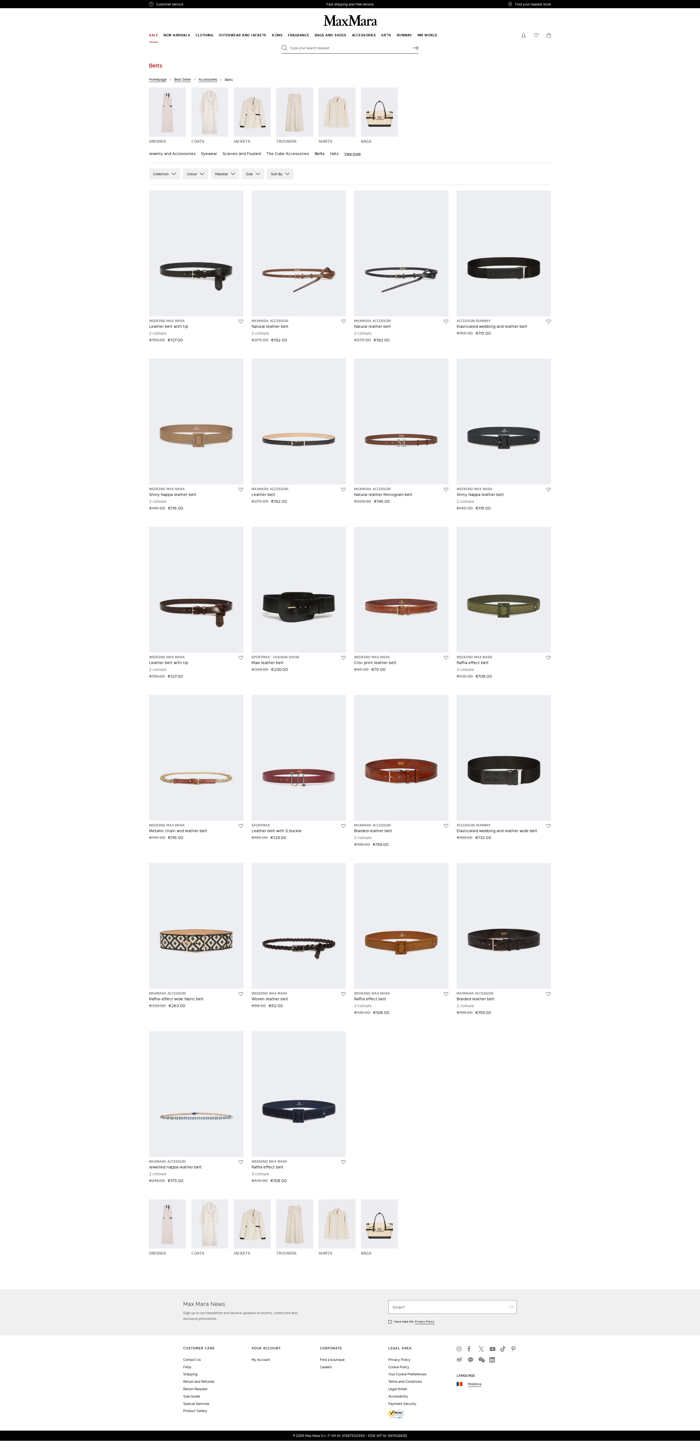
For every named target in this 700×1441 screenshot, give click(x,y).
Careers (326, 1367)
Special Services (196, 1403)
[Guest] (523, 35)
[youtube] (492, 1349)
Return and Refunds (198, 1381)
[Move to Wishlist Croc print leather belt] (446, 657)
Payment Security (402, 1403)
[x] (481, 1349)
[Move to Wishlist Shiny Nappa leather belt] (240, 489)
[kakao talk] (470, 1360)
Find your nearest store (533, 4)
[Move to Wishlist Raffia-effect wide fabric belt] (240, 994)
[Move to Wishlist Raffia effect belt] (548, 657)
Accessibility (398, 1396)
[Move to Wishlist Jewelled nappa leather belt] (240, 1162)
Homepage (158, 79)
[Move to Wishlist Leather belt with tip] (240, 321)
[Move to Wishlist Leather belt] (343, 489)
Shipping (190, 1374)
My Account (261, 1359)
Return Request (195, 1389)
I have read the (413, 1321)
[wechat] (481, 1360)
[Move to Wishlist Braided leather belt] (446, 825)
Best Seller (182, 79)
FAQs (187, 1367)
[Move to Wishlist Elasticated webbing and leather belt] (548, 321)
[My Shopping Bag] (549, 35)
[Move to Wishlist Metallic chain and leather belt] (240, 825)
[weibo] (459, 1360)
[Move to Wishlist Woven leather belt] (343, 994)
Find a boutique (332, 1359)
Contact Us (192, 1359)
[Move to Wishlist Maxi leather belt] (343, 657)
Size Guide (191, 1396)
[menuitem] (153, 35)
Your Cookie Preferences (407, 1374)
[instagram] (459, 1349)
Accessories (208, 79)
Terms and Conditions (405, 1381)
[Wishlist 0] (536, 35)
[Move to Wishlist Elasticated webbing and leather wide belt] (548, 825)
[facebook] (470, 1349)
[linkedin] (492, 1360)
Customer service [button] (193, 5)
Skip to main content (20, 3)
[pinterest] (514, 1349)
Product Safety (195, 1410)
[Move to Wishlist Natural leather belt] (343, 321)
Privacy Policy (424, 1321)
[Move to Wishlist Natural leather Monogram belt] (446, 489)
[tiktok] (503, 1349)
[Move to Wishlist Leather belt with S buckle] (343, 825)
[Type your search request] (415, 48)
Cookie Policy (398, 1367)
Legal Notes (397, 1389)
